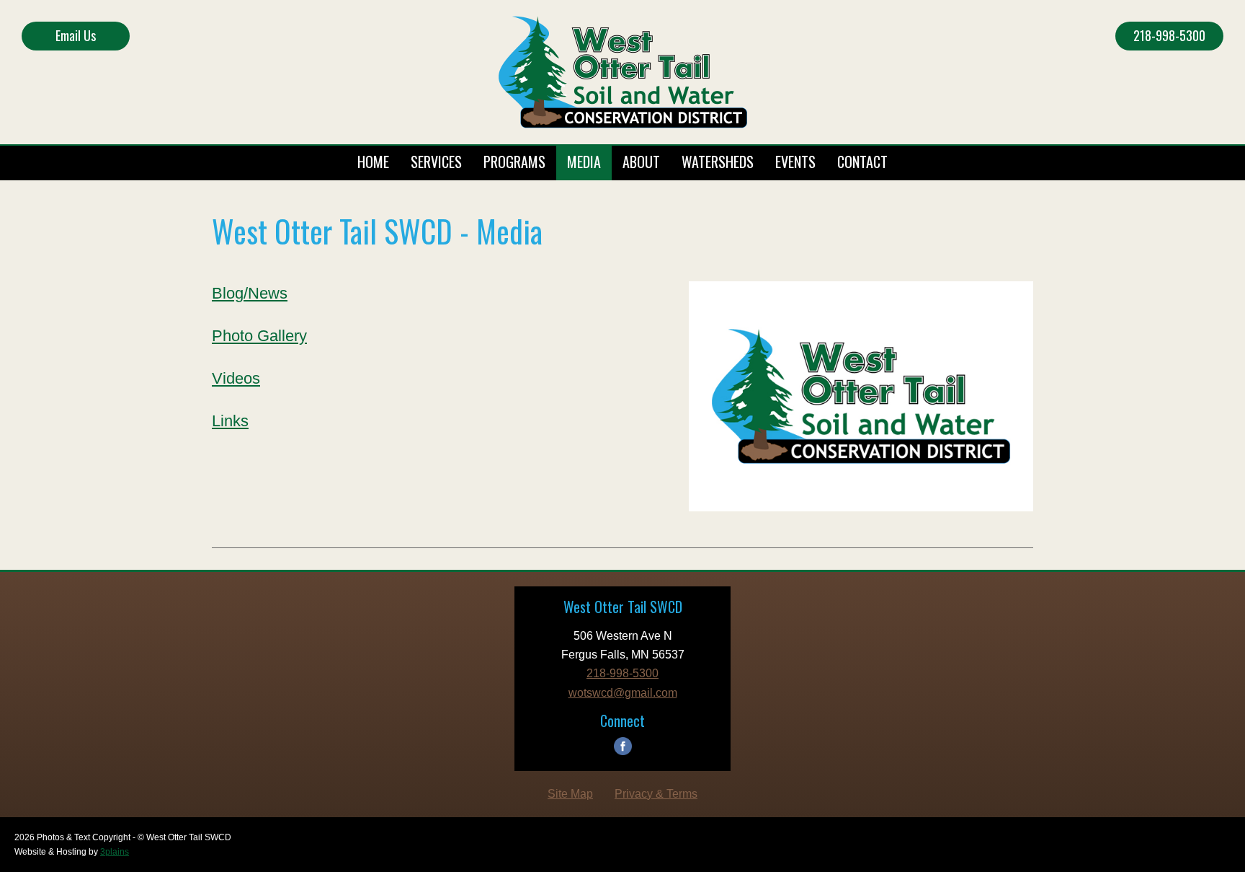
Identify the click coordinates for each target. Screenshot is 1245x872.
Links (230, 421)
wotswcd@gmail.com (622, 693)
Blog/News (249, 293)
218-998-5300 (1169, 35)
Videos (236, 378)
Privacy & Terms (656, 794)
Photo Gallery (259, 336)
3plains (114, 852)
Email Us (75, 35)
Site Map (570, 794)
